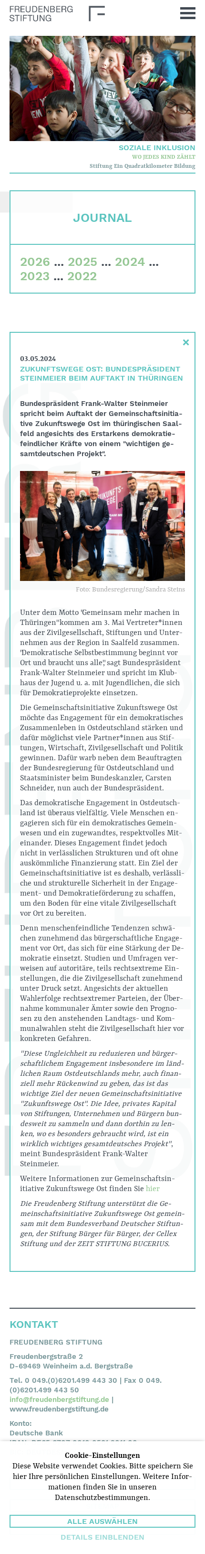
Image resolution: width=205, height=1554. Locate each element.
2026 (35, 261)
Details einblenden (102, 1537)
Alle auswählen (102, 1521)
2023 (35, 276)
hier (153, 1189)
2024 (130, 261)
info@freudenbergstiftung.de (59, 1399)
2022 (82, 276)
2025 (82, 261)
